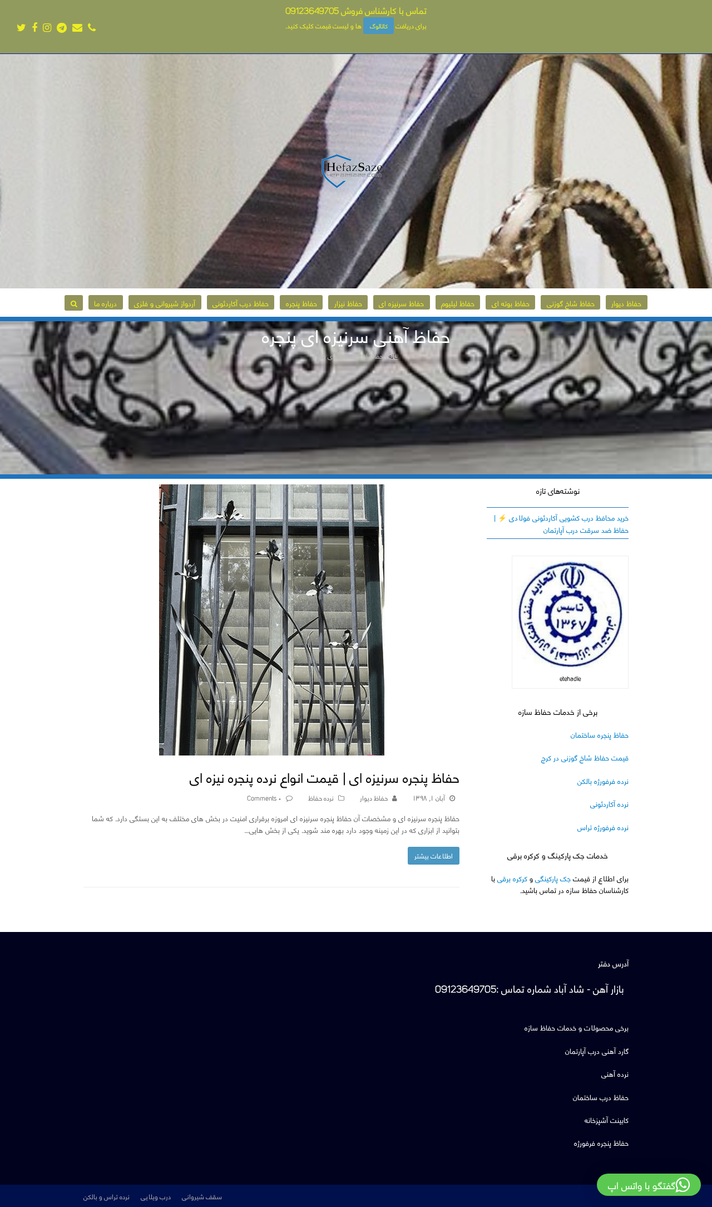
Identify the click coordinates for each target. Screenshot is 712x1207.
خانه (394, 355)
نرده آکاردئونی (609, 803)
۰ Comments (264, 797)
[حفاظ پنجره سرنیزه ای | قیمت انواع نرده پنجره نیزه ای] (271, 749)
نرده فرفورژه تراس (603, 826)
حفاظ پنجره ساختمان (600, 734)
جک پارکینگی (553, 877)
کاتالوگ (379, 25)
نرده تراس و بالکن (106, 1196)
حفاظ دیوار (374, 797)
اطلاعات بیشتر (433, 855)
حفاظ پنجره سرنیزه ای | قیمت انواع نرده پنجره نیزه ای (324, 776)
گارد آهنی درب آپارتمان (597, 1050)
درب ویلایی (156, 1196)
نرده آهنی (615, 1073)
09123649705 (312, 10)
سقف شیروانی (202, 1196)
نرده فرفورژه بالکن (603, 780)
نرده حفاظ (321, 797)
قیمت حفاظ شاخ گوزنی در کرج (585, 756)
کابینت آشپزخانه (607, 1119)
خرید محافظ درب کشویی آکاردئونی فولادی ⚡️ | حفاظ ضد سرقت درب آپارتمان (561, 523)
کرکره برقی (512, 877)
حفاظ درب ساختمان (601, 1096)
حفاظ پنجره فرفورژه (601, 1142)
